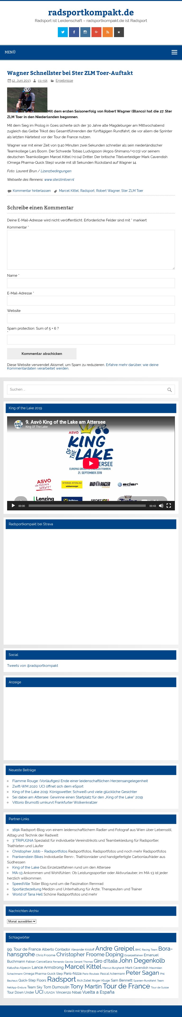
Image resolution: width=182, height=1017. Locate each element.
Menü (10, 52)
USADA (49, 992)
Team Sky (34, 987)
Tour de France (126, 986)
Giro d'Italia (106, 961)
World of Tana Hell (27, 894)
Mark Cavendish (136, 968)
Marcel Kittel (69, 191)
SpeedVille (21, 884)
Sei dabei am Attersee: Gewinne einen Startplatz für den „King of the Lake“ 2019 (77, 797)
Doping (114, 954)
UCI (39, 992)
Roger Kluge (101, 980)
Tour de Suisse (160, 987)
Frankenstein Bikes (27, 857)
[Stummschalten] (161, 505)
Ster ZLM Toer (132, 191)
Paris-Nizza (73, 973)
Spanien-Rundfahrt (144, 980)
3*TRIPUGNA (22, 840)
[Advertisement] (91, 723)
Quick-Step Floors (32, 980)
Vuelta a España (98, 992)
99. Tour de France (24, 949)
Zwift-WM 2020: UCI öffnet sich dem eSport (47, 786)
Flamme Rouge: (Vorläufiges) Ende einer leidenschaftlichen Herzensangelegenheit (80, 781)
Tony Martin (86, 986)
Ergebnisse (64, 80)
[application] (91, 463)
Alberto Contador (56, 949)
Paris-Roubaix (90, 973)
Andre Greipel (114, 948)
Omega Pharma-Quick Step (43, 973)
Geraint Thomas (83, 961)
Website (14, 311)
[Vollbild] (168, 505)
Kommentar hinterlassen (32, 191)
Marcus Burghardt (113, 968)
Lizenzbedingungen (56, 171)
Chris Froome (45, 955)
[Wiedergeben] (13, 505)
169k (16, 830)
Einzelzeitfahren (133, 955)
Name (13, 275)
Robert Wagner (108, 191)
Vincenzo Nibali (68, 992)
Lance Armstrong (48, 967)
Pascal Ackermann (112, 973)
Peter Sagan (142, 972)
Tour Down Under (20, 992)
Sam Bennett (121, 980)
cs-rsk (42, 80)
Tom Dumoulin (56, 987)
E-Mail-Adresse (20, 293)
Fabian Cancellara (39, 961)
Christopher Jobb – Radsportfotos (39, 851)
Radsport (87, 191)
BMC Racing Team (146, 949)
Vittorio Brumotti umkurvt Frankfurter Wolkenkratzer (54, 802)
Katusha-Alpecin (19, 968)
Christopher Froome (80, 954)
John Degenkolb (141, 960)
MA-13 (17, 873)
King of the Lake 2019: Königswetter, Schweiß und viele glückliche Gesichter (74, 792)
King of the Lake (25, 867)
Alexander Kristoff (82, 949)
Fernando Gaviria (63, 961)
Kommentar (18, 227)
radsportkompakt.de (91, 11)
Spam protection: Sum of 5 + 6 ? (33, 328)
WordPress (88, 1011)
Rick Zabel (84, 980)
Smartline (110, 1011)
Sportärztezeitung (26, 889)
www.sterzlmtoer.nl (59, 179)
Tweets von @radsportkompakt (32, 666)
